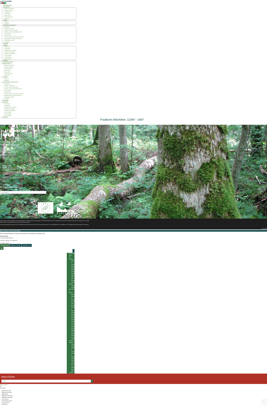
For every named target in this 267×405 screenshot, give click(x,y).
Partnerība (7, 13)
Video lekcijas (7, 55)
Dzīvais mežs (7, 35)
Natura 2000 (7, 15)
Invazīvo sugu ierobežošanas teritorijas (14, 37)
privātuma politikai (9, 194)
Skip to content (3, 384)
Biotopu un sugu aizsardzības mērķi (13, 32)
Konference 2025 (7, 5)
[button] (0, 386)
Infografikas (7, 48)
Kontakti (5, 60)
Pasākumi (5, 43)
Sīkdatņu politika (4, 236)
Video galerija (7, 58)
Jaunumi (5, 20)
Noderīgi (5, 45)
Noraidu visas (4, 245)
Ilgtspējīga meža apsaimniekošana (13, 38)
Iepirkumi (6, 18)
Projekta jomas (8, 11)
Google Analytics (5, 243)
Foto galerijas (7, 57)
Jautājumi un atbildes (9, 52)
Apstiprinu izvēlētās (15, 245)
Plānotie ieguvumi (8, 10)
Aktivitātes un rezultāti (9, 25)
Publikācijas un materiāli (10, 50)
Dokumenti (7, 47)
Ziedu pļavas (7, 33)
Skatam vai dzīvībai (9, 28)
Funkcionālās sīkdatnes (7, 238)
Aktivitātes (7, 27)
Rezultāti (6, 42)
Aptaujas (6, 23)
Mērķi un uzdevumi (9, 8)
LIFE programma (8, 16)
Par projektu (6, 6)
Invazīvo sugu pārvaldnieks (11, 30)
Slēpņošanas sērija (9, 40)
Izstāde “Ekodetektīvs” (9, 53)
